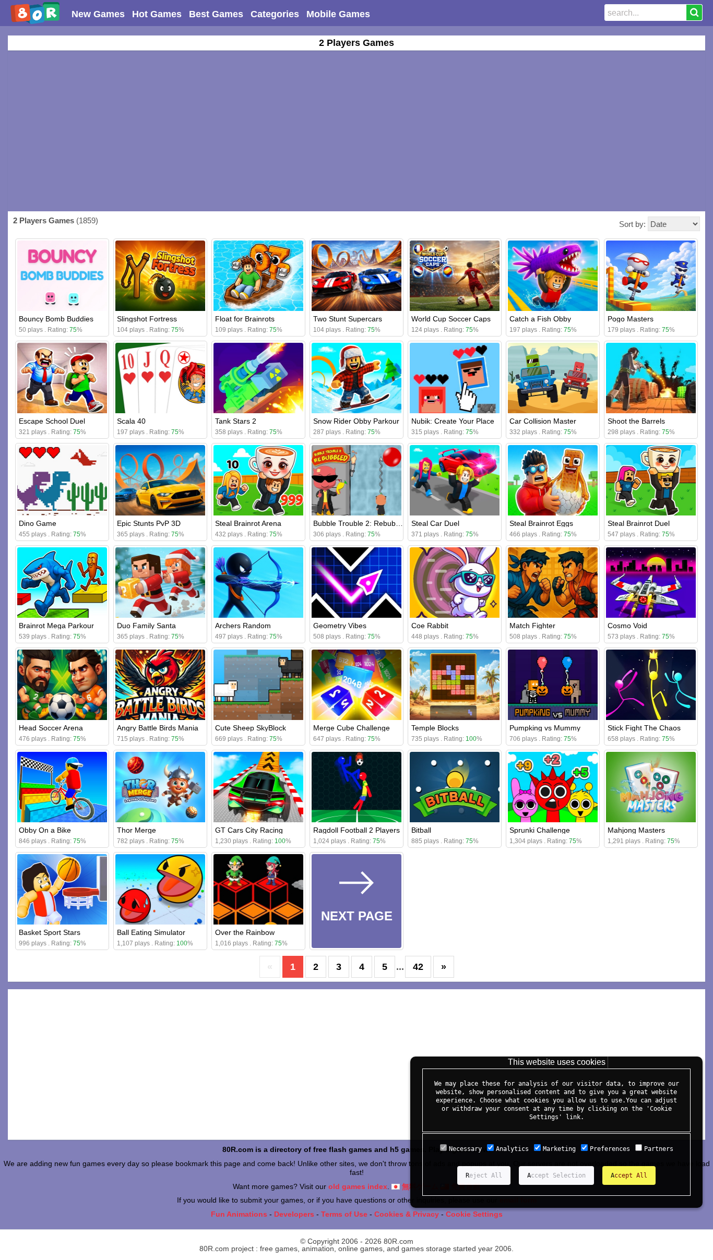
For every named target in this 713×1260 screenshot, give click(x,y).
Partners (658, 1149)
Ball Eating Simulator (151, 932)
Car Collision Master (542, 421)
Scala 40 (131, 421)
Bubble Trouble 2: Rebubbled (361, 523)
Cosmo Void (627, 625)
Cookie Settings (474, 1214)
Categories (275, 14)
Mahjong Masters (636, 830)
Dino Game (37, 523)
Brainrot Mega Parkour (56, 625)
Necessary (465, 1149)
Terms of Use (344, 1214)
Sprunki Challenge (539, 830)
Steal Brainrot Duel (639, 523)
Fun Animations (239, 1214)
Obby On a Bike (45, 830)
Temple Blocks (435, 728)
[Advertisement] (356, 131)
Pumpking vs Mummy (544, 728)
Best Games (216, 14)
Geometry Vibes (339, 625)
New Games (98, 14)
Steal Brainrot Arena (248, 523)
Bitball (421, 830)
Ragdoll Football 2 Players (356, 830)
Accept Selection (556, 1175)
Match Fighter (532, 625)
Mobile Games (338, 14)
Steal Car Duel (435, 523)
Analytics (512, 1149)
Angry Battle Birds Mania (157, 728)
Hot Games (157, 14)
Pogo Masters (630, 319)
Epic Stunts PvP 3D (149, 523)
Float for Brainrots (245, 319)
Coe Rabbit (429, 625)
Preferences (610, 1149)
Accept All (629, 1175)
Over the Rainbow (245, 932)
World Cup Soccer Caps (451, 319)
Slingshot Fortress (147, 319)
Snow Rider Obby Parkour (356, 421)
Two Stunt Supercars (347, 319)
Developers (294, 1214)
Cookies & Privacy (406, 1214)
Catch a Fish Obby (540, 319)
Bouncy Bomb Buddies (56, 319)
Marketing (559, 1149)
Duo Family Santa (146, 625)
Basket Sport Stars (49, 932)
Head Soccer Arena (51, 728)
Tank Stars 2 (235, 421)
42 (418, 967)
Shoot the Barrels (636, 421)
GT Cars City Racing (249, 830)
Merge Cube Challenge (351, 728)
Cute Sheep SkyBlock (250, 728)
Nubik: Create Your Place (452, 421)
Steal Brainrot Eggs (541, 523)
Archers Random (243, 625)
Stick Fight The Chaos (644, 728)
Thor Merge (136, 830)
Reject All (484, 1175)
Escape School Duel (52, 421)
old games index (357, 1186)
